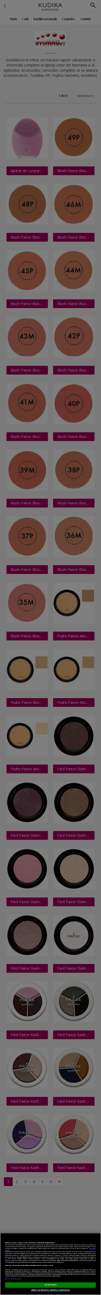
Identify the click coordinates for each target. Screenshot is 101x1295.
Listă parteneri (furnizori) (13, 1279)
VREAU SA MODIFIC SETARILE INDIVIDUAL (50, 1290)
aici (6, 1258)
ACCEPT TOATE (51, 1285)
